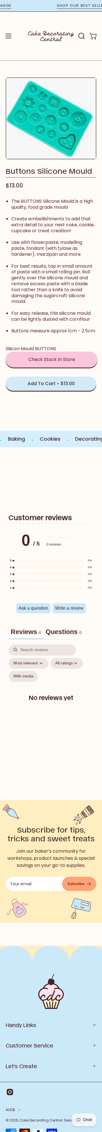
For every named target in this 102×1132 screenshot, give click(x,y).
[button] (81, 36)
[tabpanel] (51, 702)
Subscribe (75, 883)
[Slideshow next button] (94, 477)
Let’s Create (21, 1066)
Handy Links (21, 1025)
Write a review (69, 608)
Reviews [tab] (26, 631)
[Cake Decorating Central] (51, 36)
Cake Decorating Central (41, 1120)
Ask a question (33, 608)
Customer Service (29, 1045)
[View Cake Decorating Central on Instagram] (10, 1092)
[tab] (63, 632)
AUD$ (10, 1109)
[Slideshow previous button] (7, 477)
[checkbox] (23, 676)
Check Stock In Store (51, 359)
